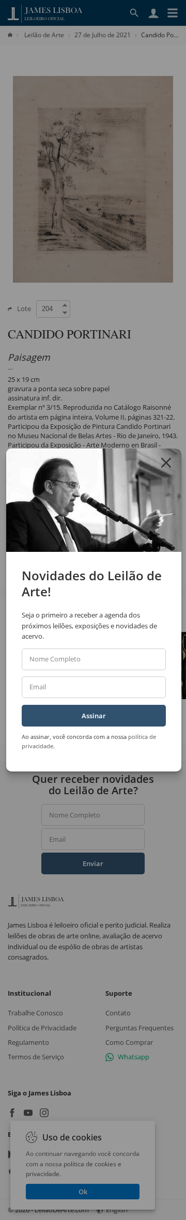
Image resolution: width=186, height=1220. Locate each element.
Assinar (94, 715)
